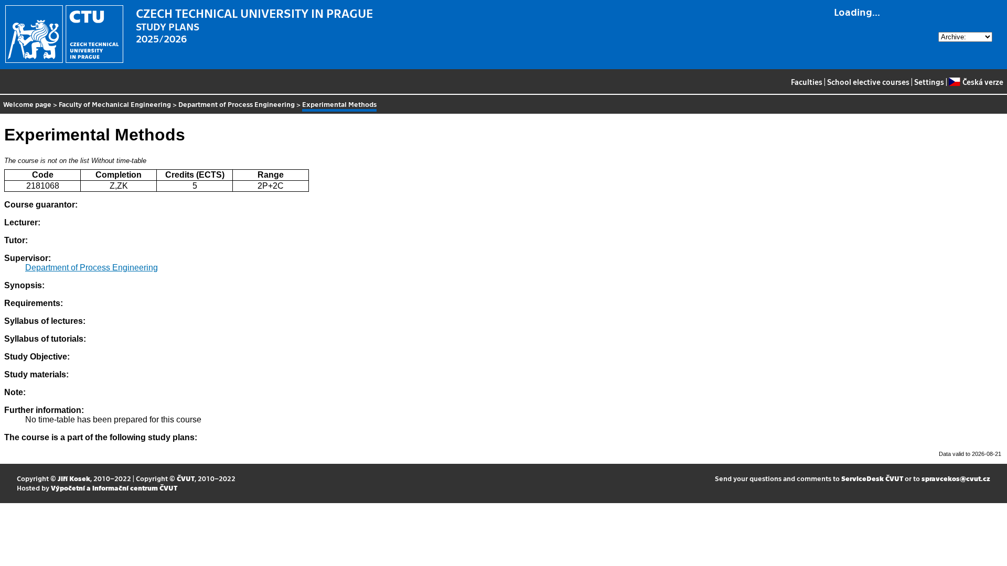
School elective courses (868, 81)
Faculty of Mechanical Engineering (115, 104)
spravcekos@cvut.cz (956, 478)
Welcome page (27, 104)
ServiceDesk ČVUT (872, 478)
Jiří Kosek (74, 478)
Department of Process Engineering (236, 104)
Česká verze (982, 81)
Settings (929, 81)
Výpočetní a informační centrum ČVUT (114, 488)
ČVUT (186, 478)
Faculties (806, 81)
